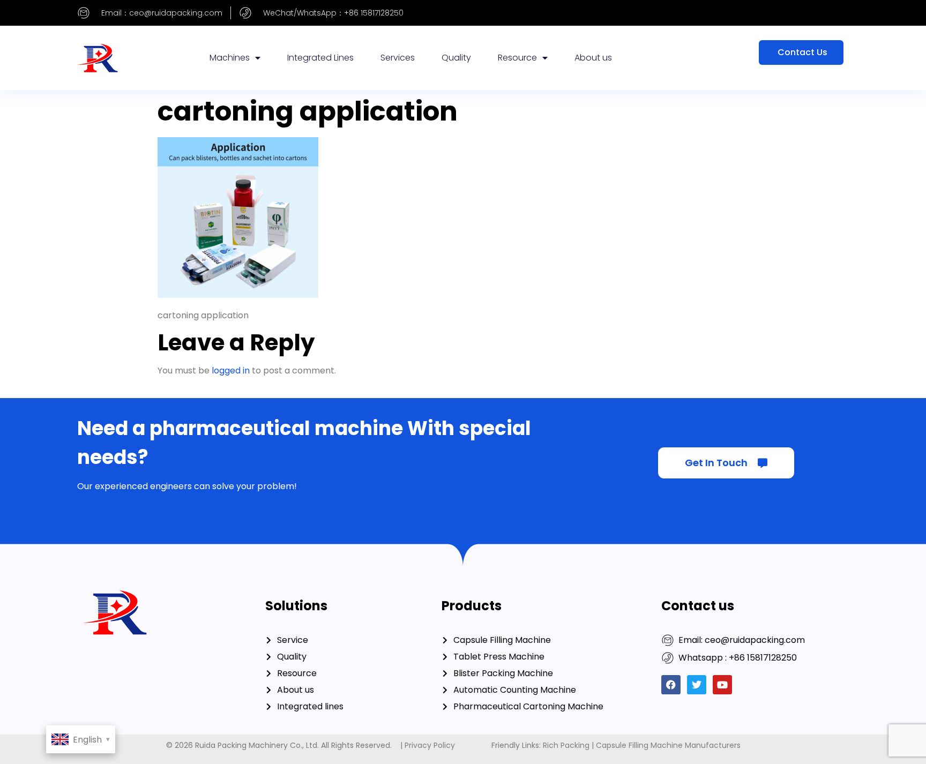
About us (593, 57)
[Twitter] (696, 684)
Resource (517, 57)
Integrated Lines (320, 57)
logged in (231, 370)
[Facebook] (671, 684)
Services (397, 57)
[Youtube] (722, 684)
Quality (456, 57)
